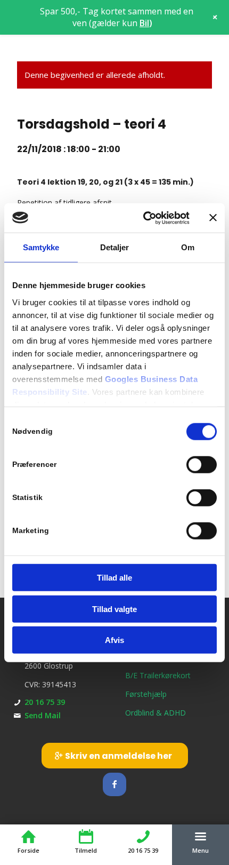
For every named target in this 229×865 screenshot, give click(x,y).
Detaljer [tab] (114, 247)
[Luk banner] (213, 217)
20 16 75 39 (44, 702)
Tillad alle (114, 577)
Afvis (114, 640)
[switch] (201, 464)
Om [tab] (187, 247)
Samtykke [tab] (41, 247)
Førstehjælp (146, 694)
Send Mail (42, 715)
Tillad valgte (114, 608)
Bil (144, 23)
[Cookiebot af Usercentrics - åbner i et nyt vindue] (144, 218)
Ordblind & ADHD (155, 713)
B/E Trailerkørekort (158, 675)
